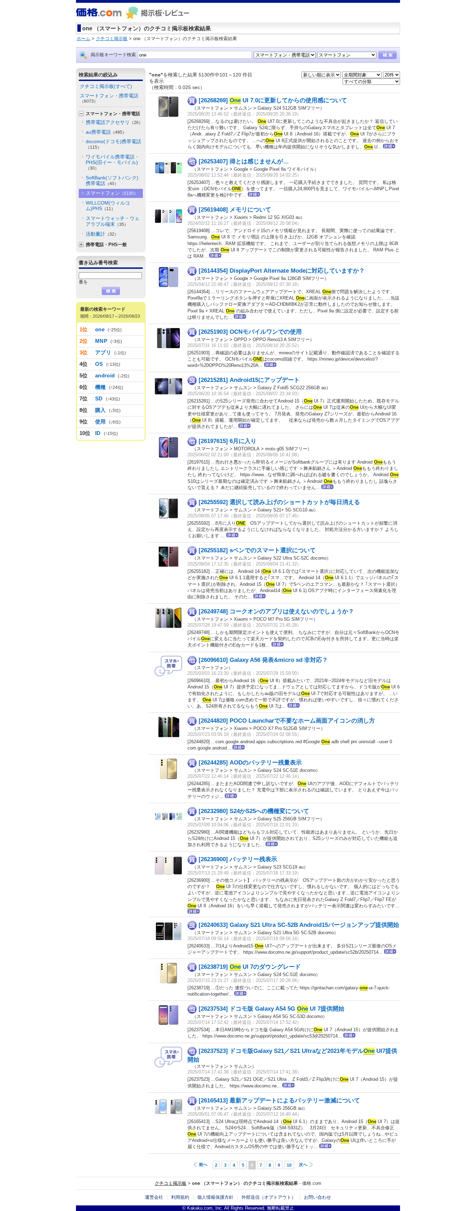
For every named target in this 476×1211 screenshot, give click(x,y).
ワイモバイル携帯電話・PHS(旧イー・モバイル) (112, 162)
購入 (100, 410)
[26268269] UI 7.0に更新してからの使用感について (273, 100)
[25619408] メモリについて (235, 209)
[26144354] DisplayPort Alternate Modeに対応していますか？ (282, 270)
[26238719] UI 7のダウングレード (250, 966)
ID (98, 433)
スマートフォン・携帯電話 (109, 98)
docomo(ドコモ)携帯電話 (113, 144)
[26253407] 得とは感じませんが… (244, 161)
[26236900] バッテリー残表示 (238, 859)
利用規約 (180, 1197)
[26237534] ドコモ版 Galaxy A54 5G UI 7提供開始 (271, 1008)
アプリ (103, 352)
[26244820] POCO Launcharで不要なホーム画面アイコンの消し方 (287, 720)
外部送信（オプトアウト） (268, 1197)
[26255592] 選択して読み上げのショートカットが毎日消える (279, 502)
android (105, 375)
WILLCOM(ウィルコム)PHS (108, 206)
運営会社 (154, 1197)
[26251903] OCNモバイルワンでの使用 (250, 331)
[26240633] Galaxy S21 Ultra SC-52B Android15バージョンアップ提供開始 (299, 925)
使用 (100, 421)
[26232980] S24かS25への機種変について (254, 811)
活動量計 (102, 234)
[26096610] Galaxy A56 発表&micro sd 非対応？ (263, 659)
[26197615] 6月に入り (227, 441)
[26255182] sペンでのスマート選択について (257, 550)
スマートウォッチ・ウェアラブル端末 (112, 221)
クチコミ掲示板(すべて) (106, 86)
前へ (203, 1164)
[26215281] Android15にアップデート (249, 380)
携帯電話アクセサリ (114, 122)
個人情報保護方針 (215, 1197)
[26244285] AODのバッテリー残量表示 (250, 762)
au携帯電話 (106, 132)
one (100, 329)
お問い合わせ (317, 1197)
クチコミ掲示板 (170, 1183)
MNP (101, 341)
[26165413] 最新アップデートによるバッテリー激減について (279, 1100)
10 (289, 1165)
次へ (303, 1164)
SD (99, 398)
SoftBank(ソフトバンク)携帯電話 (112, 180)
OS (99, 364)
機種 (100, 387)
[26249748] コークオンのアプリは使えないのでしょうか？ (276, 611)
